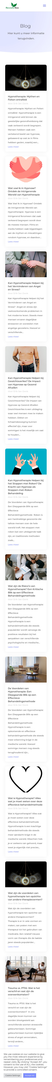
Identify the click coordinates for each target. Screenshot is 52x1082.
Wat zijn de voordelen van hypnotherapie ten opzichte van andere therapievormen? (25, 896)
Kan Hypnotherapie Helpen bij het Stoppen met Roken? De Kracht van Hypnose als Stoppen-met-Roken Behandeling (26, 487)
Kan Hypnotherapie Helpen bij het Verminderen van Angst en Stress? (26, 286)
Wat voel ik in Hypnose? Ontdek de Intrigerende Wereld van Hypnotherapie (24, 191)
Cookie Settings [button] (12, 1075)
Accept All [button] (29, 1075)
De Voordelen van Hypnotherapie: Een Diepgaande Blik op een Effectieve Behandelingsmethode (22, 695)
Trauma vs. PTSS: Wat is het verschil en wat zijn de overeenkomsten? (24, 991)
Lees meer (13, 146)
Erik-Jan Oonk (20, 103)
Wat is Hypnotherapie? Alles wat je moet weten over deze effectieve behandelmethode (25, 801)
